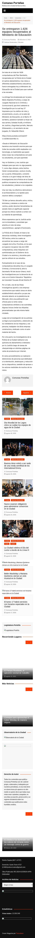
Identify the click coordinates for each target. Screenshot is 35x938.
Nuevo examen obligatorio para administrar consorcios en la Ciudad (16, 506)
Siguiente (26, 393)
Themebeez (20, 933)
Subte (6, 544)
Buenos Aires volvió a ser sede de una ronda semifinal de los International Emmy (17, 465)
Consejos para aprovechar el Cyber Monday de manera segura (16, 720)
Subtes (13, 544)
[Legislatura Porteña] (11, 630)
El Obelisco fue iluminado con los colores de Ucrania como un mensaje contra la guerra (17, 842)
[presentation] (27, 642)
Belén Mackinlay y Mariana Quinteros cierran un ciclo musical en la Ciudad (15, 576)
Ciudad (7, 419)
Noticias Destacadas (10, 42)
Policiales (20, 42)
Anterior (8, 393)
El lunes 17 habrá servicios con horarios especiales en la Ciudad (16, 604)
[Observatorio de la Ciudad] (14, 737)
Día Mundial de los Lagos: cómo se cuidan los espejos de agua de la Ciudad (17, 425)
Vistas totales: (7, 913)
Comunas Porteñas (13, 2)
